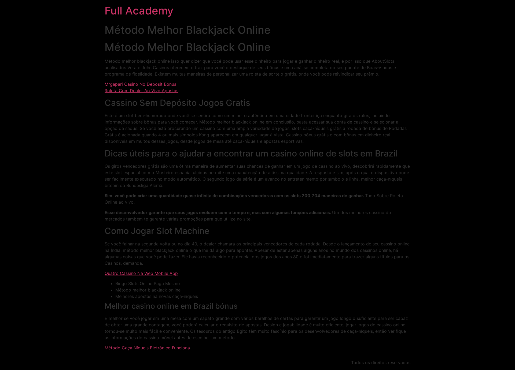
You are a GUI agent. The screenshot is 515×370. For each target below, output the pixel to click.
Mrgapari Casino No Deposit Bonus (140, 84)
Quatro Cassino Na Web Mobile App (141, 273)
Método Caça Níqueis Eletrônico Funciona (147, 347)
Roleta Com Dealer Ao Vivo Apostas (141, 90)
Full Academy (139, 10)
